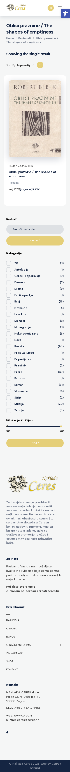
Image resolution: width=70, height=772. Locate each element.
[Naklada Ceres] (16, 7)
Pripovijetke (22, 359)
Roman (18, 385)
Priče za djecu (24, 353)
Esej (17, 302)
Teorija (19, 410)
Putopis (19, 378)
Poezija (14, 183)
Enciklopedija (23, 295)
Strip (17, 398)
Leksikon (20, 314)
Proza (18, 372)
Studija (19, 404)
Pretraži (35, 240)
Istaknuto (20, 308)
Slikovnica (21, 391)
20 (16, 263)
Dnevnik (19, 282)
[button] (65, 13)
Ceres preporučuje (27, 276)
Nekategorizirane (26, 334)
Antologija (21, 270)
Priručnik (20, 366)
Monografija (22, 327)
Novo (17, 340)
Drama (18, 289)
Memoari (20, 321)
